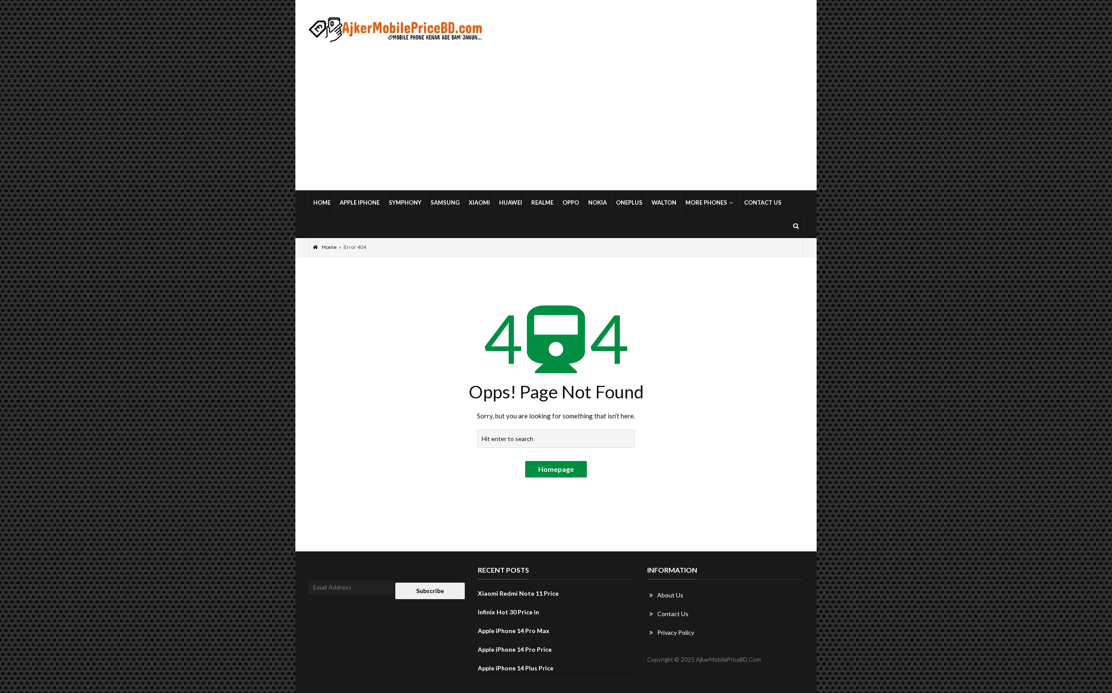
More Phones (706, 202)
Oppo (571, 202)
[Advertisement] (556, 117)
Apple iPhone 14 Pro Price (515, 649)
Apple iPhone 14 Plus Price (515, 668)
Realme (542, 202)
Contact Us (762, 202)
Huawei (510, 202)
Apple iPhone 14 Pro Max (513, 630)
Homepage (556, 469)
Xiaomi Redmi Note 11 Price (518, 593)
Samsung (445, 202)
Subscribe (430, 590)
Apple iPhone (360, 202)
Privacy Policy (675, 632)
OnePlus (629, 202)
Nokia (597, 202)
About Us (670, 595)
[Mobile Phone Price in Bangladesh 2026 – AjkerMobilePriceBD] (395, 30)
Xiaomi (479, 202)
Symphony (405, 202)
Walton (664, 202)
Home (322, 202)
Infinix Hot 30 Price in (508, 612)
